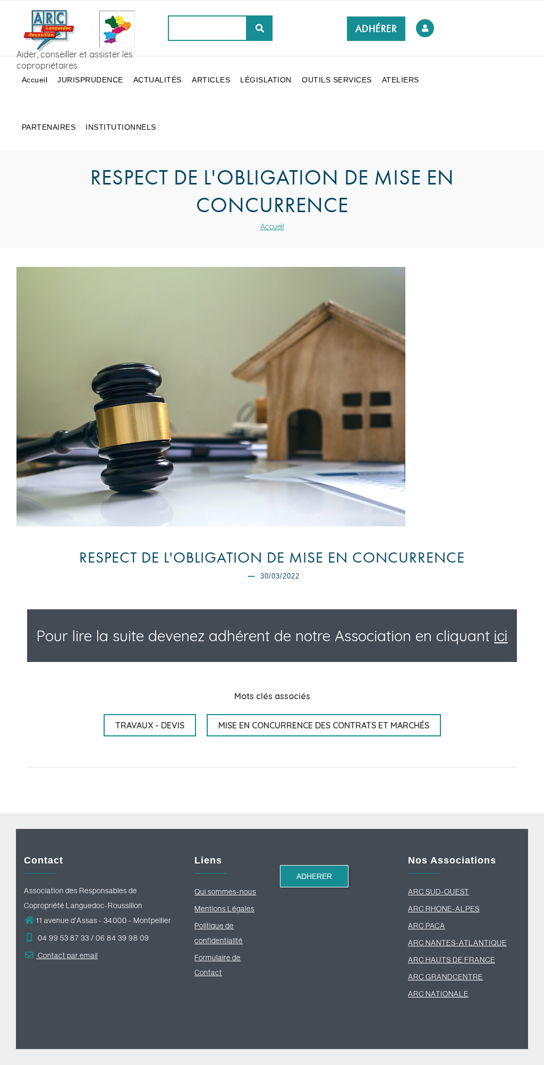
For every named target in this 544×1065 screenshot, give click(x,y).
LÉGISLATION (266, 80)
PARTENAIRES (49, 127)
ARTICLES (211, 80)
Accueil (35, 80)
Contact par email (67, 955)
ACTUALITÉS (157, 80)
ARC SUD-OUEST (438, 891)
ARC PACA (426, 925)
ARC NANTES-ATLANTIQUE (457, 942)
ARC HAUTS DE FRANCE (451, 960)
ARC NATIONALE (438, 994)
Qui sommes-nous (225, 891)
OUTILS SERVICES (337, 80)
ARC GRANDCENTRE (445, 977)
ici (501, 635)
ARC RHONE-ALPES (444, 908)
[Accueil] (82, 27)
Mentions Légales (224, 908)
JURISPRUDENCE (90, 80)
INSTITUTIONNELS (121, 127)
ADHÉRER (376, 28)
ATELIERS (400, 80)
